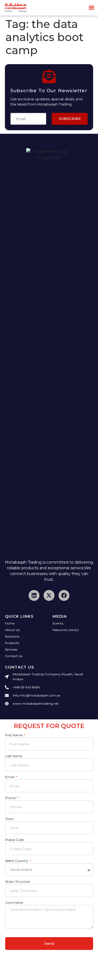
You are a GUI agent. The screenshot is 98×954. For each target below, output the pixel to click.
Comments (14, 903)
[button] (91, 7)
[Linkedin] (34, 595)
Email (10, 777)
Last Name (13, 756)
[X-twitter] (49, 595)
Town (9, 819)
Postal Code (14, 840)
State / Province (17, 882)
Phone (10, 798)
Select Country (17, 861)
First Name (14, 735)
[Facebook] (64, 595)
